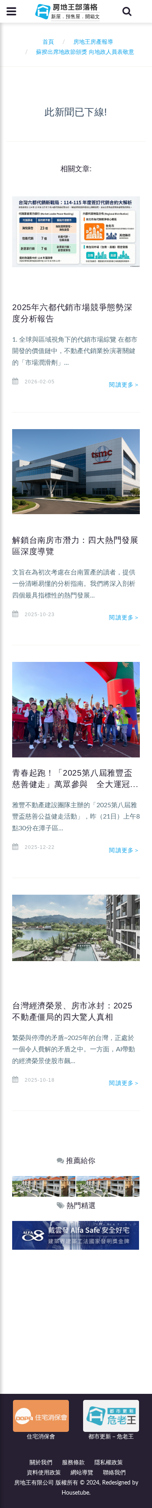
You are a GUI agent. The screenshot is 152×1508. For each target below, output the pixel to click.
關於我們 (41, 1462)
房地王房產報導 (93, 42)
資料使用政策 (44, 1473)
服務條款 (73, 1462)
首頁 (46, 42)
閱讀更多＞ (124, 384)
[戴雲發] (75, 1235)
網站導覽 (82, 1473)
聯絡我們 (114, 1473)
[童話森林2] (43, 1186)
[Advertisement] (76, 1330)
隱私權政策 (108, 1462)
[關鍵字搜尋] (127, 11)
